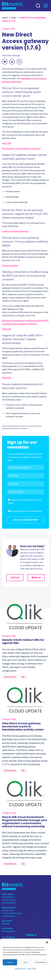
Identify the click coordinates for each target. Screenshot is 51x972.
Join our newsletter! (25, 519)
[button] (47, 942)
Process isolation (10, 265)
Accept (10, 962)
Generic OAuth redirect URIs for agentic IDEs (23, 641)
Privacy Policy (32, 968)
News (13, 17)
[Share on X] (4, 61)
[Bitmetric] (12, 5)
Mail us (36, 577)
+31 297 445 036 (8, 937)
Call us (15, 577)
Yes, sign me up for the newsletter (26, 511)
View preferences (41, 962)
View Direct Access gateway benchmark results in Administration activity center (23, 726)
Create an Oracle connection (15, 231)
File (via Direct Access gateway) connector (21, 148)
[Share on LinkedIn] (12, 61)
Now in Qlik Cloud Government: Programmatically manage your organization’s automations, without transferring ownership (24, 821)
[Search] (39, 5)
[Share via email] (19, 61)
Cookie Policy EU (20, 968)
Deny (25, 962)
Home (5, 17)
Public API (6, 143)
